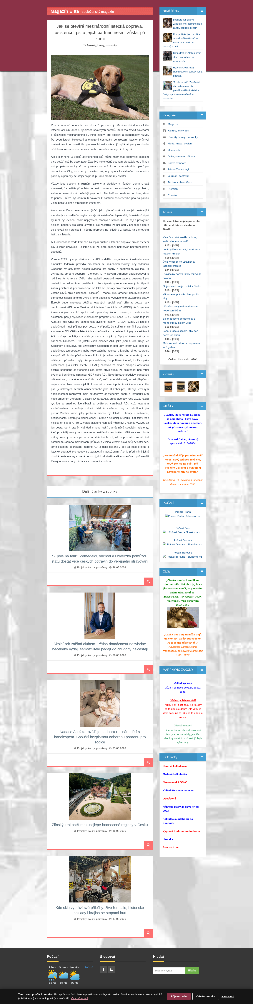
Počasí (89, 967)
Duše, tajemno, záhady (181, 156)
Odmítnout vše (205, 996)
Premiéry (173, 188)
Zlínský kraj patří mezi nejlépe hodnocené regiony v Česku (100, 825)
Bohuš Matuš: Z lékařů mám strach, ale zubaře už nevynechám (187, 57)
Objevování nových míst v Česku (182, 286)
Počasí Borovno (183, 552)
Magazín (173, 124)
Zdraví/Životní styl (178, 169)
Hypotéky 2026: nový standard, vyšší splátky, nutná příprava (187, 71)
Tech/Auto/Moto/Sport (180, 182)
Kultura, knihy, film (178, 130)
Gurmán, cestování (179, 175)
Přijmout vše (179, 996)
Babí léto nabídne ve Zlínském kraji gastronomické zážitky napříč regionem (187, 23)
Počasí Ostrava (183, 540)
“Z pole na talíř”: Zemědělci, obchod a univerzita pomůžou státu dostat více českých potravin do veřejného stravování (182, 90)
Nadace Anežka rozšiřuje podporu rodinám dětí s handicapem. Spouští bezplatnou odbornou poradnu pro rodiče (100, 737)
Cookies (172, 195)
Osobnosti (174, 150)
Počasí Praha (183, 511)
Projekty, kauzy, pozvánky (102, 45)
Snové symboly (177, 162)
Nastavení (228, 996)
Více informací (79, 998)
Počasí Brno (183, 528)
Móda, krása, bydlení (180, 143)
